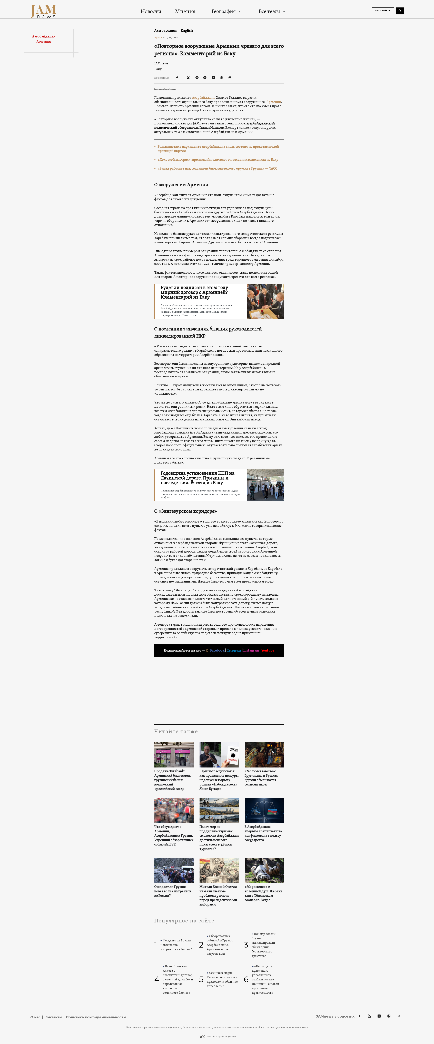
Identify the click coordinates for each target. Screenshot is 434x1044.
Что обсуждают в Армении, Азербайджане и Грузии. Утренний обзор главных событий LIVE (173, 836)
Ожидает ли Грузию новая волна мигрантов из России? (172, 891)
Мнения (185, 11)
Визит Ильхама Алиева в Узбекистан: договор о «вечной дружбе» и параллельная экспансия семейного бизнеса (178, 979)
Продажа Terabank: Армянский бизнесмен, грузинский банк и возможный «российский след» (172, 780)
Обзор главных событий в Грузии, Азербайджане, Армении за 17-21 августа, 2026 (220, 945)
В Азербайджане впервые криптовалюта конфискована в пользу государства (263, 833)
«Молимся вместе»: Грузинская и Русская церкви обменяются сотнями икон (261, 778)
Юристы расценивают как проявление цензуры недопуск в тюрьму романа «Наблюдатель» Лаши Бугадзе (219, 780)
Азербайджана (203, 98)
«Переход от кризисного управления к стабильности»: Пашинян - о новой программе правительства (265, 979)
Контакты (53, 1017)
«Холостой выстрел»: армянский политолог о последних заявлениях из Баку (218, 160)
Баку (158, 69)
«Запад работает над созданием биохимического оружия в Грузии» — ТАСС (217, 168)
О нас (35, 1017)
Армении (273, 102)
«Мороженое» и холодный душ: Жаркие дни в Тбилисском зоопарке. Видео (263, 893)
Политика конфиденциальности (96, 1017)
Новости (151, 11)
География (224, 12)
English (187, 30)
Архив (159, 37)
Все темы (269, 12)
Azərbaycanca (165, 30)
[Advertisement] (219, 690)
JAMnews (161, 63)
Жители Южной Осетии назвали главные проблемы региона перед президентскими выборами (218, 896)
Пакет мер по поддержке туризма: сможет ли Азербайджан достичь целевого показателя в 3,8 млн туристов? (219, 838)
